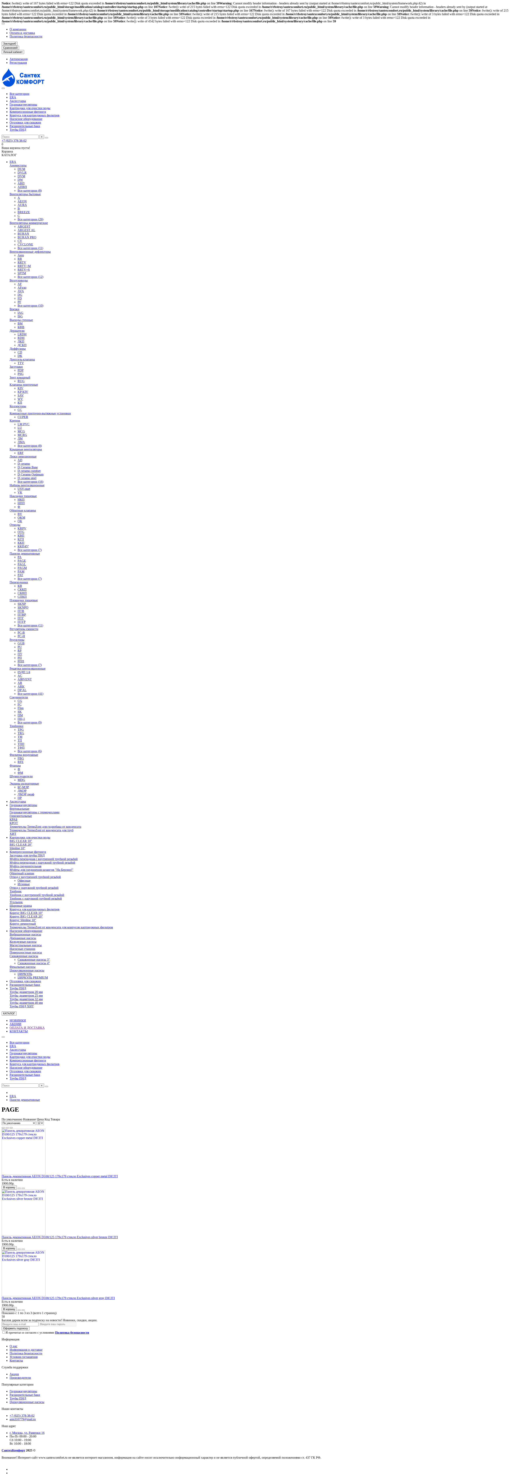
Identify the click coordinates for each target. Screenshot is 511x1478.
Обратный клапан (22, 873)
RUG (21, 381)
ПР (20, 798)
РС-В (21, 632)
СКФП (22, 593)
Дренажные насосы (23, 938)
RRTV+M (24, 266)
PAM (21, 571)
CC (20, 409)
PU (20, 647)
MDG (21, 780)
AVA (21, 291)
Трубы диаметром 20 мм (26, 992)
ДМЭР (22, 790)
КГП (21, 539)
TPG (21, 729)
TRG (21, 733)
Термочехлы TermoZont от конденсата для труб (41, 830)
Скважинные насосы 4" (34, 963)
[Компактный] (11, 1127)
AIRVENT (25, 679)
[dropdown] (3, 23)
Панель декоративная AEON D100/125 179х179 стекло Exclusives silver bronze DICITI (60, 1237)
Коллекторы (18, 406)
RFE (21, 762)
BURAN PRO (27, 237)
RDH (21, 338)
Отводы (15, 524)
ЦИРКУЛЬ (25, 974)
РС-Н (21, 636)
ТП (20, 740)
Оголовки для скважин (25, 122)
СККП (22, 589)
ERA (13, 97)
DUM (21, 169)
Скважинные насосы (24, 956)
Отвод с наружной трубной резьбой (34, 887)
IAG (20, 312)
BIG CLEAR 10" (21, 841)
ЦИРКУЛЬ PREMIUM (33, 977)
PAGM (22, 568)
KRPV (22, 528)
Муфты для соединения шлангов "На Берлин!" (41, 869)
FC (20, 704)
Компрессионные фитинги (28, 111)
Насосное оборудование (26, 119)
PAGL (22, 564)
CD (20, 352)
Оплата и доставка (22, 33)
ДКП (21, 341)
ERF (21, 453)
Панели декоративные (25, 553)
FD (20, 298)
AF (20, 284)
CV (20, 241)
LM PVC (24, 424)
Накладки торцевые (23, 496)
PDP (21, 370)
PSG (21, 374)
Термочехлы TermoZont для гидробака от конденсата (45, 826)
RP (20, 650)
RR (20, 259)
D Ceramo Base (28, 467)
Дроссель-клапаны (22, 359)
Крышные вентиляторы (26, 449)
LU (20, 427)
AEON (22, 201)
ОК (20, 521)
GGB (21, 643)
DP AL (22, 690)
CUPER (23, 417)
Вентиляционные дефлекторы (30, 251)
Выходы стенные (21, 320)
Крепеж (15, 420)
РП (20, 657)
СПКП (22, 596)
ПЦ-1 (21, 719)
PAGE (22, 560)
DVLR (22, 172)
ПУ (20, 654)
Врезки (14, 309)
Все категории (19, 93)
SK (20, 711)
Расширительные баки (25, 126)
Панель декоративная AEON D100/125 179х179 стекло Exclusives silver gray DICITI (58, 1298)
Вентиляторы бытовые (25, 194)
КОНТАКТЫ (19, 1031)
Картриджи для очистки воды (30, 108)
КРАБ (13, 819)
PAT (20, 575)
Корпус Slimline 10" (23, 920)
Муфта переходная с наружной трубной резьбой (42, 862)
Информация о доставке (26, 1349)
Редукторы (17, 639)
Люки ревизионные (23, 456)
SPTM (22, 273)
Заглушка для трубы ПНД (27, 855)
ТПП (21, 744)
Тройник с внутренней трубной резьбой (37, 895)
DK (20, 356)
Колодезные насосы (23, 941)
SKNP (22, 604)
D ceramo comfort (29, 471)
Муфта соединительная (25, 866)
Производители (20, 1377)
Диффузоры (18, 348)
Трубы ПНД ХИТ (22, 1006)
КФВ (21, 327)
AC (20, 675)
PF (19, 302)
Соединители (19, 697)
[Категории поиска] (3, 88)
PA (20, 557)
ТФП (21, 747)
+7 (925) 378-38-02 (14, 140)
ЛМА (21, 442)
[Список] (7, 1127)
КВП (21, 535)
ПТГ (21, 618)
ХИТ (13, 834)
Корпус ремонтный (23, 923)
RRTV (22, 262)
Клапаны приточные (24, 384)
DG (20, 294)
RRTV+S (24, 269)
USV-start (24, 489)
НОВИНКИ (18, 1020)
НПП (21, 503)
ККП (21, 542)
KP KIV (23, 392)
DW (20, 179)
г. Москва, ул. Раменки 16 (27, 1432)
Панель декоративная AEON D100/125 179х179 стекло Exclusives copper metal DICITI (60, 1176)
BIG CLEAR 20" (21, 844)
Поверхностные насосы (26, 952)
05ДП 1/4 (24, 672)
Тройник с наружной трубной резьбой (36, 898)
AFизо (22, 287)
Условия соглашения (24, 1357)
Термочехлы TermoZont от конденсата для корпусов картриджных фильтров (61, 927)
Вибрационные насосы (25, 934)
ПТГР (22, 622)
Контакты (16, 1360)
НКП (21, 499)
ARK (21, 686)
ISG (20, 316)
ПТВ (21, 611)
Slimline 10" (17, 848)
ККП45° (23, 546)
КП (20, 402)
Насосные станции (22, 949)
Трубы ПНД (18, 129)
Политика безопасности (26, 36)
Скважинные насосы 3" (34, 959)
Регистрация (18, 62)
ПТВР (22, 614)
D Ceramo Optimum (31, 474)
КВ (20, 586)
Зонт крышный (20, 377)
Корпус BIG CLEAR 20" (26, 916)
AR (20, 683)
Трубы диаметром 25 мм (26, 995)
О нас (13, 1346)
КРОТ (14, 823)
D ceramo (24, 463)
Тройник (16, 891)
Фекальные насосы (23, 966)
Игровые (24, 884)
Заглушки (16, 366)
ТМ (20, 737)
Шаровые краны (21, 905)
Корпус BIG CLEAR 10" (26, 913)
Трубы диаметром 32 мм (26, 999)
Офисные (24, 880)
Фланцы (15, 765)
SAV (21, 395)
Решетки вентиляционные (28, 668)
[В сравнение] (23, 1188)
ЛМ (20, 438)
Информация (10, 1339)
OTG (21, 532)
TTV (21, 363)
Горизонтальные (21, 816)
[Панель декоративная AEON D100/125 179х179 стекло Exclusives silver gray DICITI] (24, 1295)
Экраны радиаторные (24, 783)
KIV (20, 388)
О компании (18, 29)
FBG (21, 758)
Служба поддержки (15, 1367)
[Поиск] (46, 137)
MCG (21, 431)
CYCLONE (25, 244)
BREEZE (24, 212)
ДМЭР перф (26, 794)
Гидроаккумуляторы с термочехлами (34, 812)
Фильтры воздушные (24, 754)
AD (20, 460)
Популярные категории (18, 1384)
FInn (21, 708)
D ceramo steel (27, 478)
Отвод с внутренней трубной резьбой (35, 877)
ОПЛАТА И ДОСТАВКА (27, 1027)
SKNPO (23, 607)
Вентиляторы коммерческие (29, 223)
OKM (21, 517)
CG (20, 701)
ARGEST (24, 226)
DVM (21, 176)
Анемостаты (18, 165)
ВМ (20, 323)
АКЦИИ (15, 1024)
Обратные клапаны (23, 510)
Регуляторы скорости (24, 629)
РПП (21, 661)
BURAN (23, 233)
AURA (22, 205)
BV (20, 514)
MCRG (22, 435)
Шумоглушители (21, 776)
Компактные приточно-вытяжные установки (40, 413)
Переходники (19, 582)
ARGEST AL (26, 230)
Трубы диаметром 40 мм (26, 1002)
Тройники (16, 726)
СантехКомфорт (13, 1450)
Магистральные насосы (26, 945)
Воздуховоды (19, 280)
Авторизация (19, 59)
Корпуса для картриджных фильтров (34, 115)
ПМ (20, 715)
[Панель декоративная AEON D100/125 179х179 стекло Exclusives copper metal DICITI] (24, 1173)
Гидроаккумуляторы (23, 104)
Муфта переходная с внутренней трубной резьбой (44, 859)
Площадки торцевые (24, 600)
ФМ (20, 772)
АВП (21, 183)
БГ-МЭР (23, 787)
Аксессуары (18, 101)
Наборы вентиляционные (27, 485)
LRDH (22, 334)
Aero (21, 255)
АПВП (22, 187)
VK (20, 492)
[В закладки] (19, 1188)
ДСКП (22, 345)
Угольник (16, 902)
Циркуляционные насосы (27, 970)
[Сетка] (3, 1127)
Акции (14, 1374)
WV (20, 399)
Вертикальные (19, 808)
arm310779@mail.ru (23, 1419)
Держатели (17, 330)
